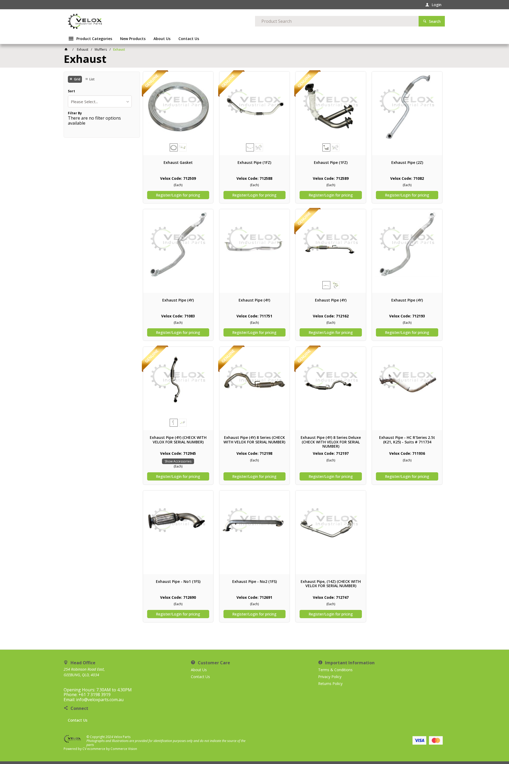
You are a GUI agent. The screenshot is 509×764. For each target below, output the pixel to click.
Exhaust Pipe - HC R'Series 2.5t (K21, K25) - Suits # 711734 (407, 439)
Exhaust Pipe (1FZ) (254, 162)
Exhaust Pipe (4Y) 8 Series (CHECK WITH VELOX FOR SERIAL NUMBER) (254, 439)
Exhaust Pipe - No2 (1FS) (254, 581)
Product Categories (94, 38)
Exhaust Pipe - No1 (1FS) (178, 581)
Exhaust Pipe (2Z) (407, 162)
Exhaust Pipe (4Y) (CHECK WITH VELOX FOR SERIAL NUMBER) (178, 439)
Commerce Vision (124, 748)
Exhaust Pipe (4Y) (178, 300)
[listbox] (100, 101)
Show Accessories (178, 461)
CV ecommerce (93, 748)
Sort (71, 91)
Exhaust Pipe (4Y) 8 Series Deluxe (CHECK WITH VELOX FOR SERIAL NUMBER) (331, 441)
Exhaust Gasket (178, 162)
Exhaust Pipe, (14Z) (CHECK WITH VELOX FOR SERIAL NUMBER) (331, 583)
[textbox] (337, 21)
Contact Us (77, 720)
